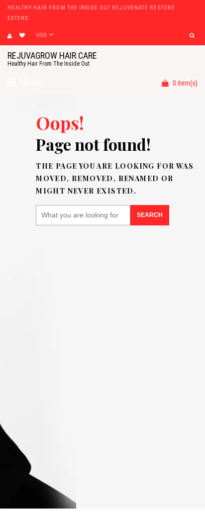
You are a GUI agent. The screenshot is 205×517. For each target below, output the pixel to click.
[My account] (9, 36)
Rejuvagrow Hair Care (52, 58)
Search (150, 214)
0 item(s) (184, 83)
